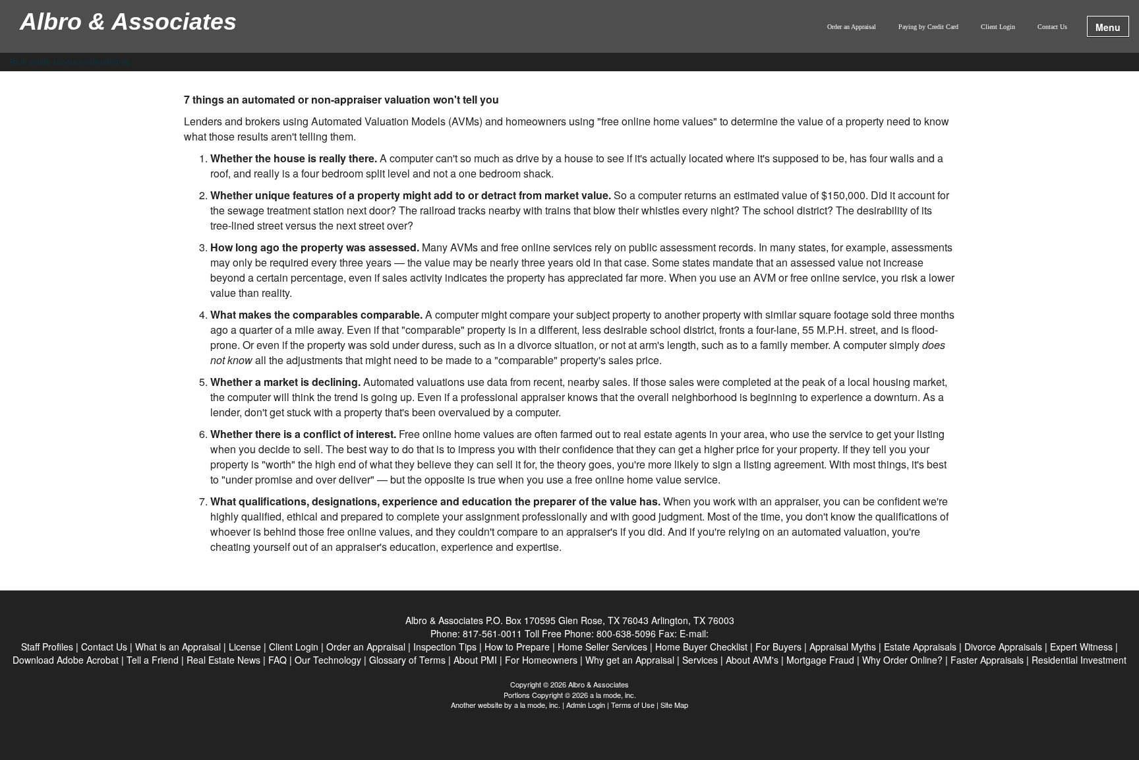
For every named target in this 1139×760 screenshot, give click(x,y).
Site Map (674, 704)
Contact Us (1052, 26)
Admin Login (585, 704)
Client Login (998, 26)
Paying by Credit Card (928, 26)
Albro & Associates (128, 22)
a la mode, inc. (537, 704)
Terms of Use (633, 704)
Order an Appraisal (851, 26)
